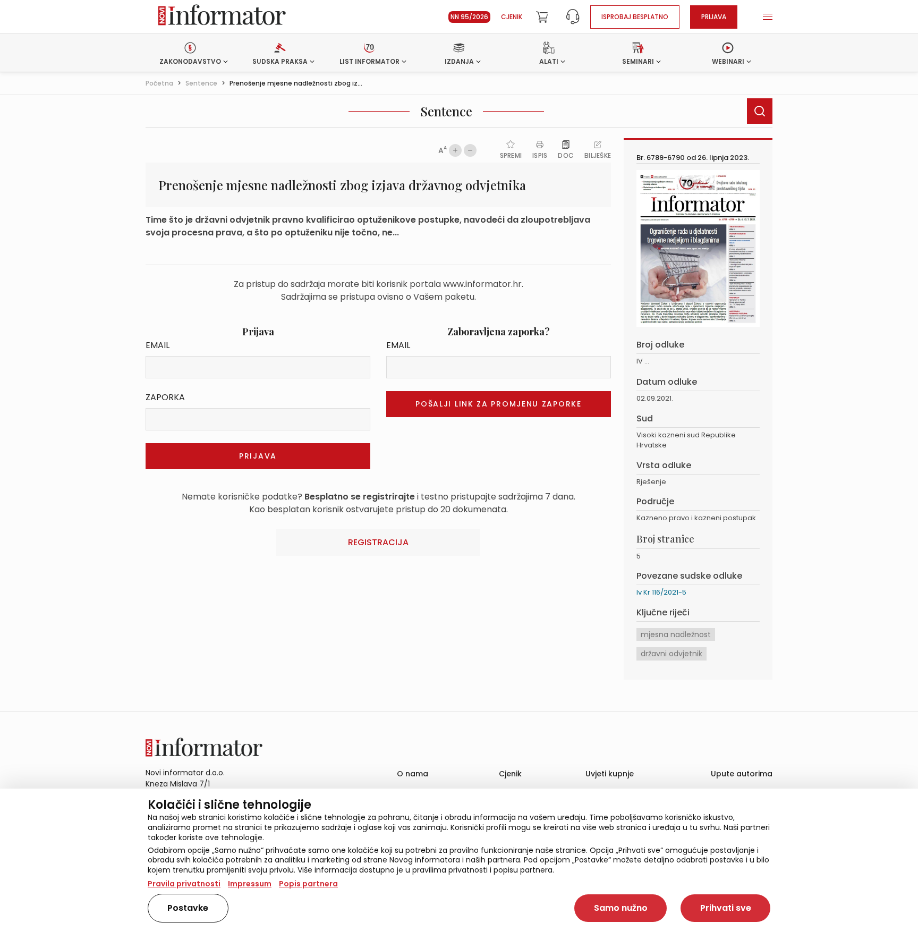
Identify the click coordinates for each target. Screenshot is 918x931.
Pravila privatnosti (184, 883)
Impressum (249, 883)
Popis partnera (308, 883)
